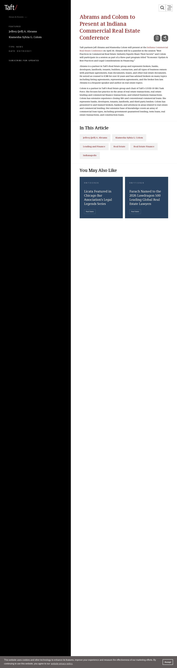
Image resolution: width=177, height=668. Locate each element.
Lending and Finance (94, 147)
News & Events (16, 17)
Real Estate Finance (144, 147)
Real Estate (119, 147)
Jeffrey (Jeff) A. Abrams (23, 31)
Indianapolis (90, 155)
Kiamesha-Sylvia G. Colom (25, 37)
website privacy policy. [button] (62, 663)
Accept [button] (168, 662)
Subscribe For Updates (24, 61)
